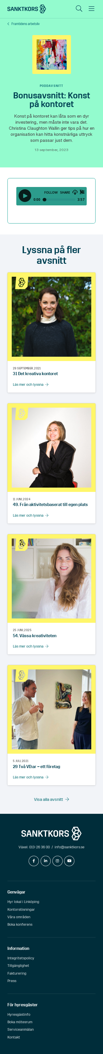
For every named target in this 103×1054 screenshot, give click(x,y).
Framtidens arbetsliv (25, 24)
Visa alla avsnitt (48, 799)
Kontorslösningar (21, 909)
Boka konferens (19, 924)
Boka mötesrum (19, 1022)
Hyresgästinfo (18, 1014)
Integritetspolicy (20, 958)
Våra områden (18, 917)
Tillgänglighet (18, 965)
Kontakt (13, 1037)
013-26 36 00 (39, 847)
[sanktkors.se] (26, 9)
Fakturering (16, 973)
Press (11, 981)
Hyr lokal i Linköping (23, 902)
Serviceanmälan (20, 1029)
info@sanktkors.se (69, 847)
